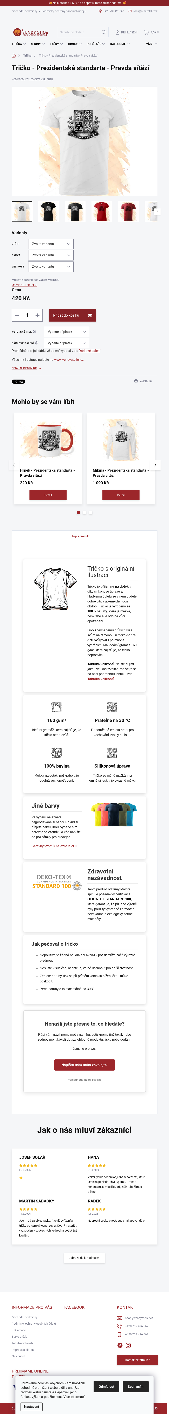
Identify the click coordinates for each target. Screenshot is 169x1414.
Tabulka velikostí (22, 1343)
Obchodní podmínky (24, 11)
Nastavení (31, 1407)
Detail (48, 495)
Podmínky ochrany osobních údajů (63, 11)
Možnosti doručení (24, 285)
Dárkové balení (89, 351)
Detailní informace (24, 368)
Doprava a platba (23, 1349)
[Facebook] (120, 1345)
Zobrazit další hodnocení (84, 1257)
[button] (78, 513)
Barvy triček (19, 1336)
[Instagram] (128, 1345)
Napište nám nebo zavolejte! (84, 1065)
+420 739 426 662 (136, 1326)
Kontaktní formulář (137, 1360)
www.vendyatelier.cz (69, 360)
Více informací (73, 1397)
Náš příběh (19, 1356)
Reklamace (19, 1330)
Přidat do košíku (66, 315)
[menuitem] (19, 44)
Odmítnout (106, 1387)
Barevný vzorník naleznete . (55, 846)
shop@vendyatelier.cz (139, 1318)
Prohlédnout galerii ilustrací (84, 1079)
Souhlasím (135, 1387)
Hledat (103, 32)
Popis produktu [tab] (81, 536)
